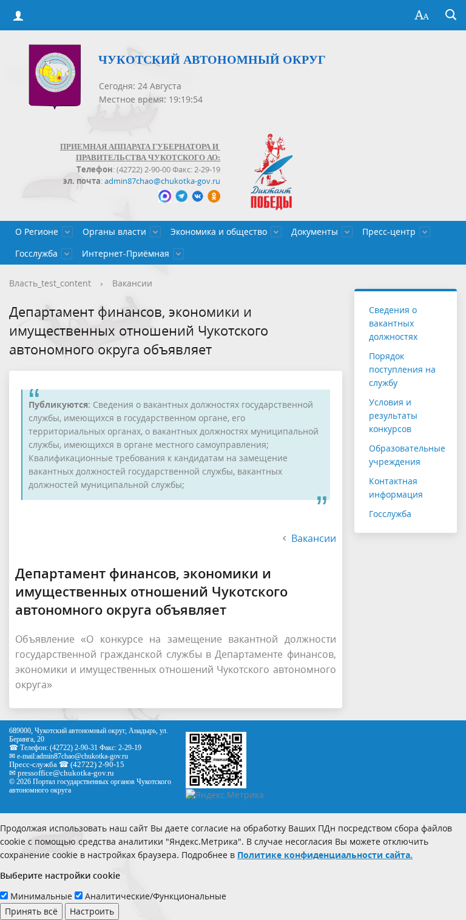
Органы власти (114, 231)
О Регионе (36, 231)
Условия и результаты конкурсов (393, 415)
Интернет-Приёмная (125, 253)
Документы (314, 231)
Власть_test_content (50, 283)
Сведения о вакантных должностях (393, 323)
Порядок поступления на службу (402, 369)
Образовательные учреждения (407, 454)
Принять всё (31, 911)
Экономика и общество (219, 231)
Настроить (92, 911)
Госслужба (36, 253)
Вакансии (132, 283)
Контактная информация (396, 487)
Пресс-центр (389, 231)
